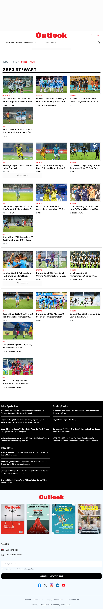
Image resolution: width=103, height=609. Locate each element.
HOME (5, 62)
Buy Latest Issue (14, 554)
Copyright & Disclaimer (55, 599)
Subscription (12, 549)
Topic (14, 62)
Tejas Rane (9, 172)
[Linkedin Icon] (58, 585)
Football (6, 96)
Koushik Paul (9, 213)
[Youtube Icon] (64, 585)
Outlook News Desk (12, 351)
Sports (39, 96)
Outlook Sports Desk (47, 105)
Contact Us (38, 599)
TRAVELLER (28, 42)
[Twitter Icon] (45, 585)
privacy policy (29, 569)
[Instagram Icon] (51, 585)
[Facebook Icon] (39, 585)
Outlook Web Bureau (13, 280)
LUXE (53, 42)
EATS (37, 42)
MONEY (19, 42)
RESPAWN (45, 42)
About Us (27, 599)
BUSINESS (10, 42)
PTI (73, 105)
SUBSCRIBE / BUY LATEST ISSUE (51, 576)
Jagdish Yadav (10, 105)
